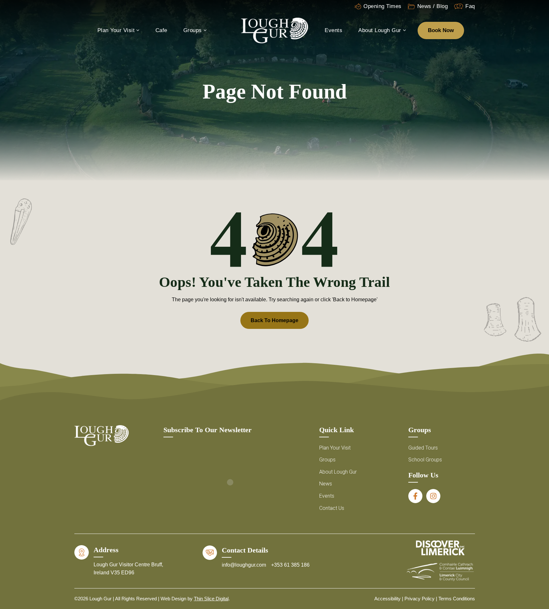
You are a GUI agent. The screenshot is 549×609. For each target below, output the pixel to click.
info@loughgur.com (244, 565)
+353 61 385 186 (290, 565)
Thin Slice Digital (211, 598)
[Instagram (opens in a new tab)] (433, 496)
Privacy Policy (419, 598)
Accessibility (387, 598)
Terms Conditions (456, 598)
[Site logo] (274, 30)
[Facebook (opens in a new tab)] (415, 496)
